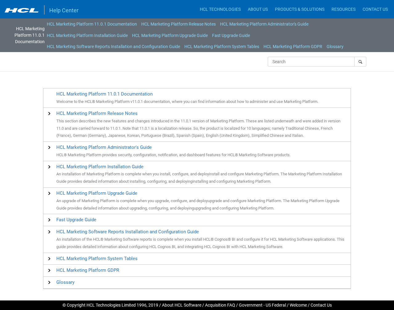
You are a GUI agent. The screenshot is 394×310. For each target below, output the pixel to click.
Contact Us (321, 305)
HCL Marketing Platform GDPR (292, 46)
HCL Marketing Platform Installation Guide (87, 35)
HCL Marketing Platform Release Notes (178, 24)
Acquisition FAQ (220, 305)
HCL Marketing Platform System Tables (221, 46)
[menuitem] (92, 24)
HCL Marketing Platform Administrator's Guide (264, 24)
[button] (97, 113)
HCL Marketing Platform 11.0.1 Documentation (92, 24)
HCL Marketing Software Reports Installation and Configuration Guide (113, 46)
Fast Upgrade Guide (231, 35)
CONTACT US (375, 9)
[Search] (360, 62)
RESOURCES (344, 9)
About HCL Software (181, 305)
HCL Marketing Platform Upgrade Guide (170, 35)
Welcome (298, 305)
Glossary (335, 46)
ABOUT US (258, 9)
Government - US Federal (262, 305)
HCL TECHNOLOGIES (220, 9)
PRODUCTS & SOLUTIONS (299, 9)
